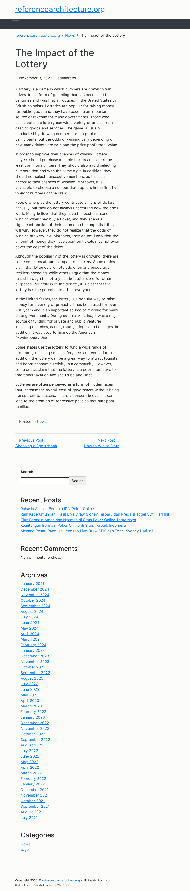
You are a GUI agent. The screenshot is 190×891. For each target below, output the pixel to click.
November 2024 (35, 594)
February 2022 (33, 778)
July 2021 (29, 817)
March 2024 (31, 639)
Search (27, 471)
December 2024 (35, 589)
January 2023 (33, 717)
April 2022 (30, 767)
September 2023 (35, 672)
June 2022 (30, 756)
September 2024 (35, 606)
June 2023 (30, 689)
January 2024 (33, 650)
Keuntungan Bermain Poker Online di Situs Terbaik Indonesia (73, 525)
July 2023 (29, 683)
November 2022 (35, 728)
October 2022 (33, 734)
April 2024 (30, 633)
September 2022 (35, 739)
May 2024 (29, 628)
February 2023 (33, 711)
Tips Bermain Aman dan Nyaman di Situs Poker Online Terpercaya (78, 519)
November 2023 (35, 661)
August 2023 (32, 678)
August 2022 (32, 745)
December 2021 (34, 789)
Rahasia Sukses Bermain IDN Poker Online (57, 508)
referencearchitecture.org (60, 9)
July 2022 (29, 750)
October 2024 (33, 600)
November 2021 (35, 795)
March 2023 (31, 706)
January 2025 (33, 583)
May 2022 (29, 761)
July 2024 (29, 617)
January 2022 (33, 784)
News (42, 421)
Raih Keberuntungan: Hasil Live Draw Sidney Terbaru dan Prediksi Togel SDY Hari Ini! (95, 514)
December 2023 (35, 656)
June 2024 (30, 622)
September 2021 (35, 806)
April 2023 (30, 700)
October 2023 (33, 667)
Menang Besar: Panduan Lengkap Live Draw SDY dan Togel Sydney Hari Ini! (87, 531)
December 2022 (35, 722)
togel (25, 849)
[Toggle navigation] (15, 23)
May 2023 (29, 695)
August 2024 (32, 611)
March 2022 (31, 773)
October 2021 (33, 800)
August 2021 (32, 812)
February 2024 (33, 644)
